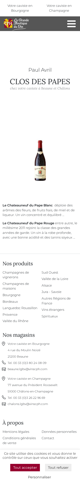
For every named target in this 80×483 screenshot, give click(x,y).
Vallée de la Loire (55, 279)
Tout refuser (58, 468)
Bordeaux (10, 302)
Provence (10, 315)
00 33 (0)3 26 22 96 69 (29, 398)
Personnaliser (39, 477)
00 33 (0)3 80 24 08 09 (29, 363)
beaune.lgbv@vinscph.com (27, 369)
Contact (48, 438)
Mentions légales (16, 432)
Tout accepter (25, 468)
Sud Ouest (50, 272)
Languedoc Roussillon (20, 308)
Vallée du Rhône (15, 321)
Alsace (47, 285)
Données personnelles (59, 432)
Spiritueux (50, 316)
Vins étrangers (53, 310)
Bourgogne (11, 295)
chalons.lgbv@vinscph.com (28, 404)
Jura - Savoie (51, 292)
